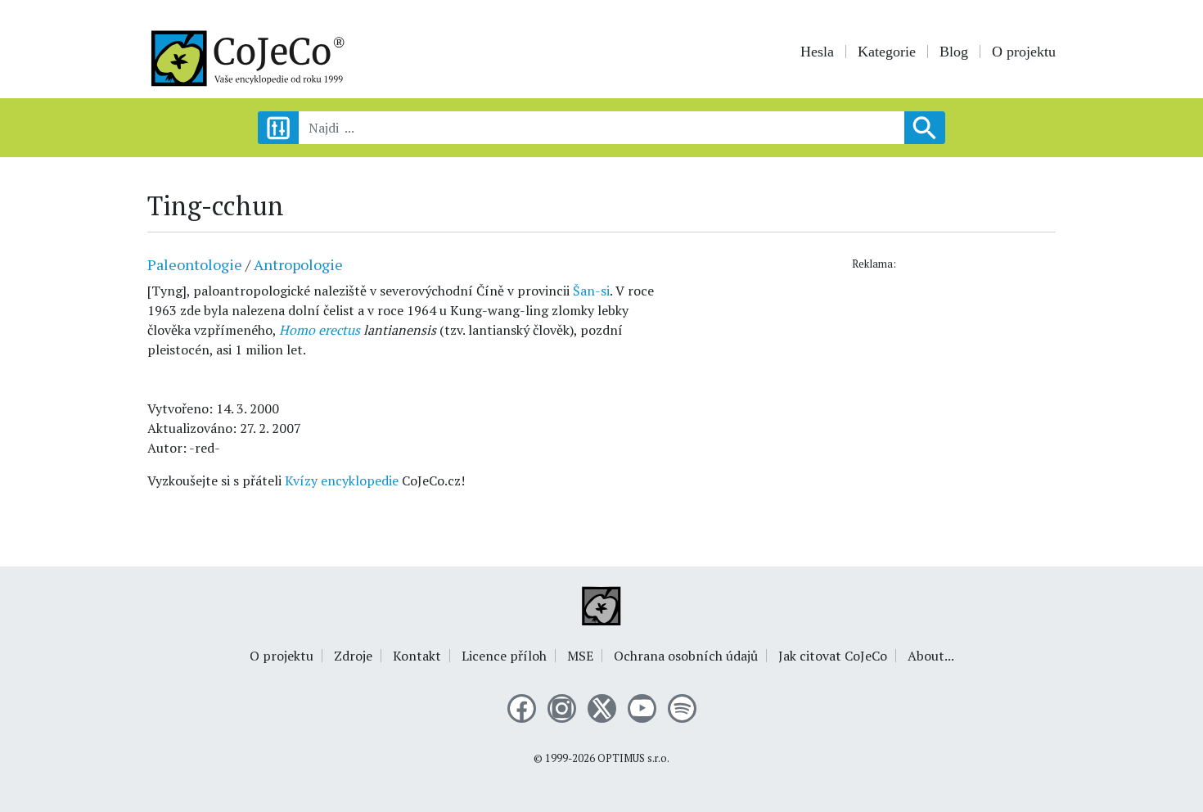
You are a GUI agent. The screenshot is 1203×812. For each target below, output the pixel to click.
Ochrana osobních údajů (686, 656)
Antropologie (298, 264)
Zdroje (353, 656)
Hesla (817, 51)
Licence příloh (504, 656)
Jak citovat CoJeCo (832, 656)
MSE (580, 656)
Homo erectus (319, 330)
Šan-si (591, 291)
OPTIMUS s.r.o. (633, 758)
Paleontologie (194, 264)
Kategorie (887, 51)
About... (931, 656)
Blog (953, 51)
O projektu (1024, 51)
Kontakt (417, 656)
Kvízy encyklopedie (342, 480)
